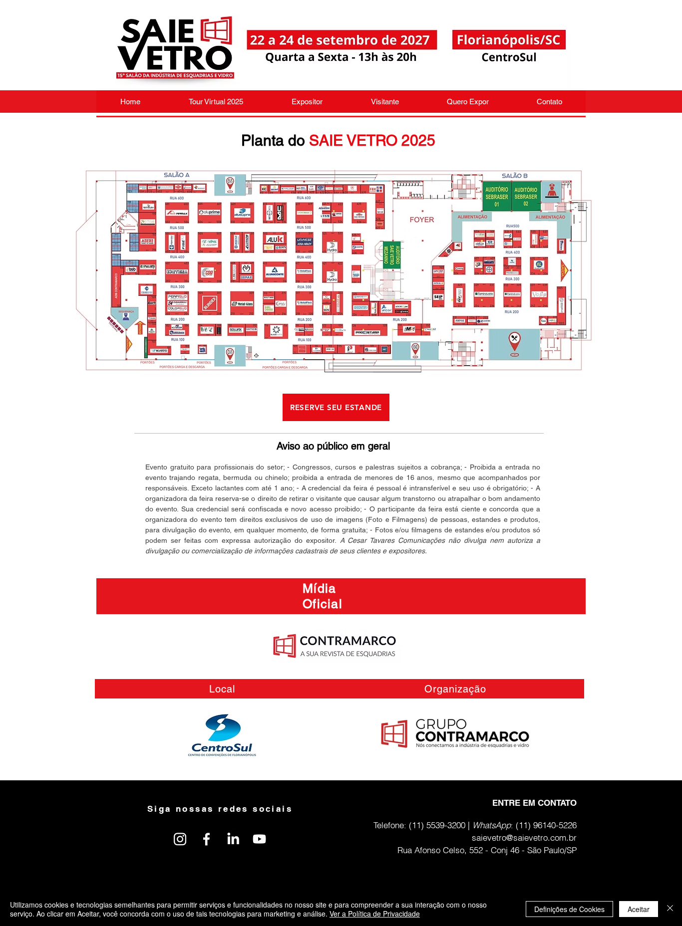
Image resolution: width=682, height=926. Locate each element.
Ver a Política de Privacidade (375, 914)
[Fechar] (670, 909)
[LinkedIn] (233, 839)
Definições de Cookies (569, 909)
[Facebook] (206, 839)
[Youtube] (259, 839)
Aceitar (639, 909)
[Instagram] (180, 839)
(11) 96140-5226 (546, 825)
